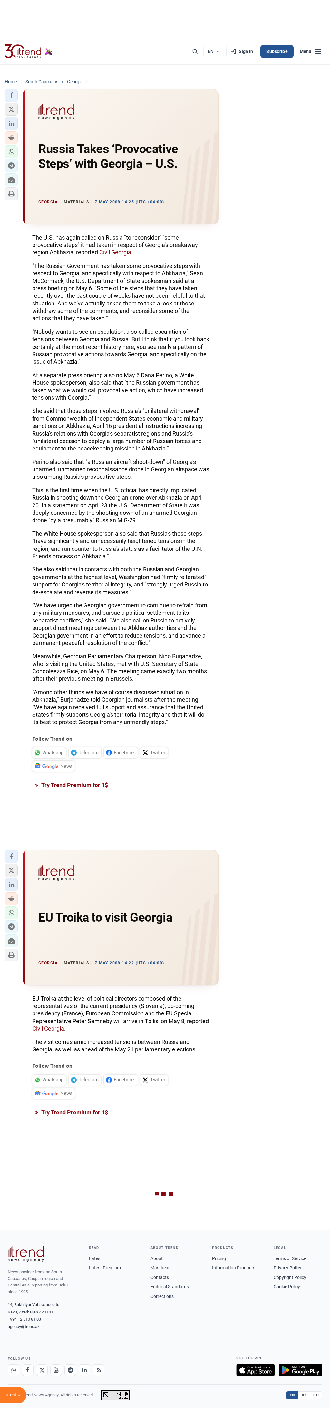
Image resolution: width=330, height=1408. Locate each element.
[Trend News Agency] (26, 1254)
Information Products (233, 1267)
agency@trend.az (23, 1326)
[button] (11, 95)
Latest (95, 1258)
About (156, 1258)
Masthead (160, 1267)
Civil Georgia (115, 252)
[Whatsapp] (13, 1370)
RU (316, 1395)
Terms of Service (290, 1258)
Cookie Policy (287, 1286)
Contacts (159, 1277)
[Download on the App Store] (255, 1370)
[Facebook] (28, 1370)
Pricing (219, 1258)
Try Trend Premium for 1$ (74, 785)
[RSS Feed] (98, 1370)
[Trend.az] (29, 51)
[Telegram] (70, 1370)
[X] (42, 1370)
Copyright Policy (290, 1277)
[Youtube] (56, 1370)
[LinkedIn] (84, 1370)
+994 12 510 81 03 (24, 1319)
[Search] (195, 51)
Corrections (162, 1296)
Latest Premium (105, 1267)
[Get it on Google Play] (300, 1370)
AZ (304, 1395)
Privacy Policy (287, 1267)
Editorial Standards (169, 1286)
